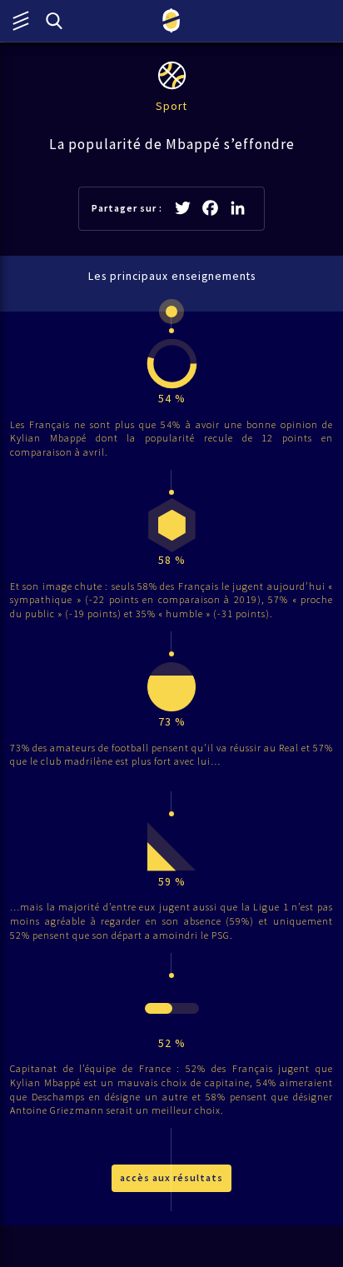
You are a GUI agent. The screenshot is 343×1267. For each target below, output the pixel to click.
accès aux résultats (171, 1177)
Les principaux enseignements (172, 276)
